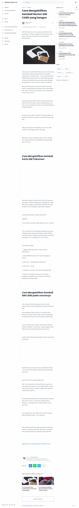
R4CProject (53, 505)
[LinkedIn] (12, 505)
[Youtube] (9, 505)
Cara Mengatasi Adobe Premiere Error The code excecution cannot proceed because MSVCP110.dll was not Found (67, 34)
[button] (76, 2)
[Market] (61, 20)
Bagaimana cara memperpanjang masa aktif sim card (36, 444)
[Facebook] (2, 505)
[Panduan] (62, 11)
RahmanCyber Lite (11, 2)
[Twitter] (7, 505)
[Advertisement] (38, 182)
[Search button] (24, 2)
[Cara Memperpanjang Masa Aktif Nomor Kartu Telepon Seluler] (46, 481)
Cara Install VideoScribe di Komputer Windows (66, 13)
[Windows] (62, 31)
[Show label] (62, 80)
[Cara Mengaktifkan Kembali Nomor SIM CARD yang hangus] (29, 481)
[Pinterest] (14, 505)
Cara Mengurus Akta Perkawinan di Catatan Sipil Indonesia (67, 54)
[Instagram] (5, 505)
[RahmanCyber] (29, 22)
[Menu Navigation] (2, 2)
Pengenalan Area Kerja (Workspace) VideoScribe (66, 44)
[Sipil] (61, 51)
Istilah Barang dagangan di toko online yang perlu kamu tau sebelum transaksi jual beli (68, 23)
